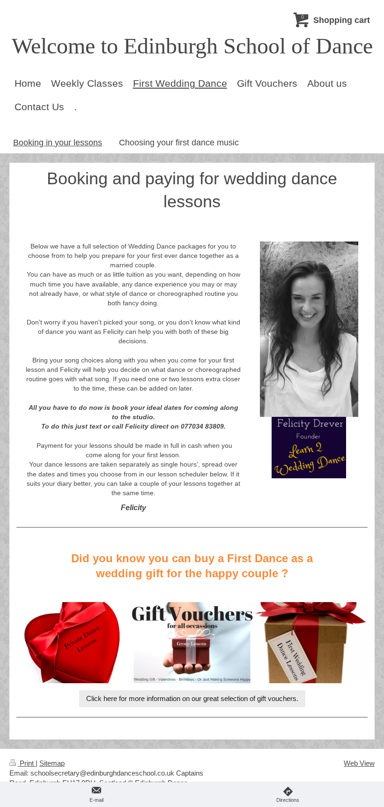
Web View (359, 763)
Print (27, 763)
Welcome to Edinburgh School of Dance (192, 45)
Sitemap (52, 763)
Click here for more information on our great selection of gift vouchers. (192, 698)
